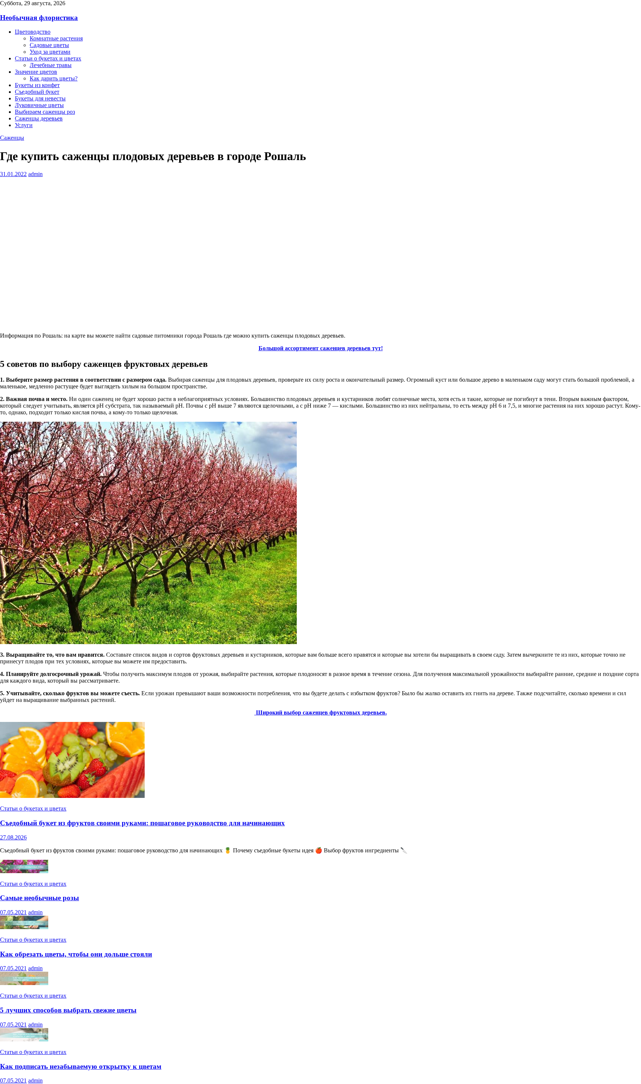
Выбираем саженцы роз (45, 112)
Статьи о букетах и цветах (48, 58)
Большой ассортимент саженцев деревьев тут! (321, 348)
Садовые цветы (49, 45)
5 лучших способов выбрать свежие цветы (68, 1010)
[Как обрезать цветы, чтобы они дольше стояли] (24, 927)
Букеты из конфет (37, 85)
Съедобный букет (37, 92)
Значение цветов (36, 72)
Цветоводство (32, 32)
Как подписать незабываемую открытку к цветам (80, 1066)
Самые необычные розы (39, 898)
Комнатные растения (56, 38)
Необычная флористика (39, 17)
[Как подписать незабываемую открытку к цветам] (24, 1039)
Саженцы (12, 138)
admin (35, 174)
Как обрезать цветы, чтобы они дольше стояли (76, 954)
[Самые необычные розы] (24, 871)
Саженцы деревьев (39, 118)
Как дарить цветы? (54, 78)
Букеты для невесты (40, 98)
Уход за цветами (50, 52)
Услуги (24, 125)
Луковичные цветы (39, 105)
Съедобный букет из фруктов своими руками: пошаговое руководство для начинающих (142, 823)
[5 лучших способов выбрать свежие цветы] (24, 983)
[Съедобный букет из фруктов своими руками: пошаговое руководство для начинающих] (72, 796)
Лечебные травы (51, 65)
